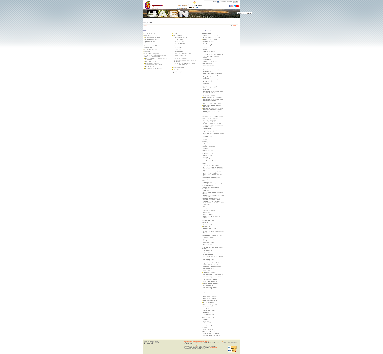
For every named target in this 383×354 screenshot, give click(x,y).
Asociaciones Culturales (210, 277)
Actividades (205, 148)
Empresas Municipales (150, 49)
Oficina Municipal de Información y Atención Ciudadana (196, 341)
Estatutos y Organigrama (210, 39)
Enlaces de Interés (178, 71)
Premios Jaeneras (207, 182)
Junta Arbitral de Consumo (209, 86)
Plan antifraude (149, 66)
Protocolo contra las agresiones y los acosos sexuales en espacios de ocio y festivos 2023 (213, 203)
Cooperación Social (208, 41)
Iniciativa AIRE (206, 190)
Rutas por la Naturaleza (179, 73)
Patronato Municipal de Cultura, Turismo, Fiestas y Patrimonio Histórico (213, 117)
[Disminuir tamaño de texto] (237, 1)
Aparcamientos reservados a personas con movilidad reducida (184, 63)
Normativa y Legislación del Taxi (183, 53)
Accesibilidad (223, 1)
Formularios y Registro (209, 298)
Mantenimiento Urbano (208, 220)
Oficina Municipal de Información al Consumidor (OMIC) (212, 70)
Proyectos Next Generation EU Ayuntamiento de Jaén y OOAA (153, 64)
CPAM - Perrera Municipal (210, 304)
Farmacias (176, 69)
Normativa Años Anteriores (209, 159)
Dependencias (148, 47)
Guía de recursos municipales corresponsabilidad (210, 187)
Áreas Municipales (156, 19)
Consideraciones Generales (210, 264)
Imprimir (234, 25)
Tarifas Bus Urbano (180, 41)
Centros (204, 47)
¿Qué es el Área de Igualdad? (210, 165)
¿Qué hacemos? (206, 252)
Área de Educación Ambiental (210, 61)
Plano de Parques (207, 240)
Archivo (205, 43)
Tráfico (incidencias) (178, 67)
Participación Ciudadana (208, 261)
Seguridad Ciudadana (208, 317)
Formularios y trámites (208, 314)
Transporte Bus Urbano (180, 37)
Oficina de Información (208, 259)
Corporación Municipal (150, 35)
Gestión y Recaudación (208, 153)
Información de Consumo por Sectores (213, 75)
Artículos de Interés (208, 302)
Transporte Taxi (178, 47)
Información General (208, 329)
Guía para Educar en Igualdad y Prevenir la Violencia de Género (211, 199)
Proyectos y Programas (208, 51)
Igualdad (204, 163)
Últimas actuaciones (207, 244)
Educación (204, 141)
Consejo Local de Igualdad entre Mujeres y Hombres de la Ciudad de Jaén (212, 179)
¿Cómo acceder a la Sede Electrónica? (213, 256)
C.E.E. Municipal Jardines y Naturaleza (212, 54)
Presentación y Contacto (210, 296)
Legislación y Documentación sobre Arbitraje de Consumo (213, 91)
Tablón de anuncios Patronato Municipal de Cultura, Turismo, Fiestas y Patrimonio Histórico (213, 135)
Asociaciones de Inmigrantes (211, 283)
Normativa (147, 51)
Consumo (204, 68)
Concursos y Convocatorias (209, 130)
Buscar (249, 13)
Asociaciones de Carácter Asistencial (213, 274)
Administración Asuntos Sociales (211, 35)
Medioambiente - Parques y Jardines (212, 235)
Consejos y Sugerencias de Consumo (213, 80)
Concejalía (205, 222)
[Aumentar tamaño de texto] (234, 1)
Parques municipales (208, 65)
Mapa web (229, 1)
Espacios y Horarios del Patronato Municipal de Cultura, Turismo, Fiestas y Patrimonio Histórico (213, 125)
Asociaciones (206, 270)
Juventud (204, 208)
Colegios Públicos (207, 145)
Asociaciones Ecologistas (210, 281)
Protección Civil (206, 323)
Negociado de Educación (209, 143)
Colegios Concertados (208, 146)
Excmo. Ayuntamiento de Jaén (151, 341)
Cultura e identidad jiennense (210, 132)
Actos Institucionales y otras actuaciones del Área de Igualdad (213, 184)
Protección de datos (232, 342)
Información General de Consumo (212, 73)
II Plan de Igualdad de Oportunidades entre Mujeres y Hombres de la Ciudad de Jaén (212, 169)
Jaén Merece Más (150, 41)
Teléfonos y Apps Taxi (181, 55)
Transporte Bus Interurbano (181, 46)
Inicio (214, 1)
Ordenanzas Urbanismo (208, 331)
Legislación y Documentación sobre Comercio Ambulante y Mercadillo (213, 109)
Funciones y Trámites (208, 239)
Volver (146, 25)
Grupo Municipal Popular (152, 39)
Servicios (204, 49)
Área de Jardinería (207, 59)
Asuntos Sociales (206, 33)
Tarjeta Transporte (180, 43)
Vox (146, 43)
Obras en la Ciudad (208, 226)
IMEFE (203, 207)
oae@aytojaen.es (213, 347)
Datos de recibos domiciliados (210, 160)
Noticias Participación (208, 268)
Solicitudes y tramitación (209, 120)
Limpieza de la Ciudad (209, 228)
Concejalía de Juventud (208, 210)
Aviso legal (234, 343)
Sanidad (204, 293)
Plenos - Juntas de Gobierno (152, 45)
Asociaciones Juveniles (209, 285)
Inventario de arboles (208, 242)
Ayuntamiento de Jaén (163, 2)
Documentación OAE (208, 254)
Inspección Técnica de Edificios (211, 335)
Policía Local (205, 321)
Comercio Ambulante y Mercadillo (211, 103)
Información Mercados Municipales (212, 97)
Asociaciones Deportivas (210, 279)
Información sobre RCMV (210, 300)
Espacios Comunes (207, 214)
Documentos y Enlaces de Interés (211, 266)
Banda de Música (207, 128)
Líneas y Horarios (179, 39)
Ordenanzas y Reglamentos (211, 45)
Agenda (175, 33)
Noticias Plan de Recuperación (153, 68)
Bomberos (205, 319)
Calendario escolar (207, 150)
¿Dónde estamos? (207, 250)
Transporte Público (178, 35)
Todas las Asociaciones (209, 272)
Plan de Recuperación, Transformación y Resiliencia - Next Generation (155, 55)
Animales (205, 294)
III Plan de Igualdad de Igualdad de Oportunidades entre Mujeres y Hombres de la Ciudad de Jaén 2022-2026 (212, 174)
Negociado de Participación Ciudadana (213, 263)
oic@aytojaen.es (197, 345)
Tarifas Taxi (178, 49)
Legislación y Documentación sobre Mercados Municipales (213, 99)
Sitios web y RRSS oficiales (151, 53)
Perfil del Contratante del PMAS (212, 37)
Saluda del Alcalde (149, 33)
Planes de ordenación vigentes (210, 333)
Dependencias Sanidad (208, 310)
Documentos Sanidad (208, 312)
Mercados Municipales (208, 95)
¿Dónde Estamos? (207, 63)
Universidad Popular (207, 325)
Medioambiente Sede (208, 237)
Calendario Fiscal (207, 155)
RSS (225, 342)
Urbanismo (164, 19)
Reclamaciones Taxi (180, 51)
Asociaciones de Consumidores (212, 276)
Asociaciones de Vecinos (210, 289)
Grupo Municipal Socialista (152, 37)
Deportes (204, 139)
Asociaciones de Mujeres (210, 287)
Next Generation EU (150, 61)
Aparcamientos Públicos (180, 58)
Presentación (206, 309)
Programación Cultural (208, 122)
